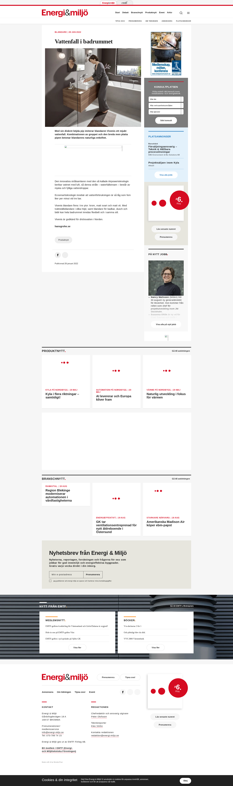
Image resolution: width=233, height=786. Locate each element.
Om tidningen (152, 21)
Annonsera (167, 21)
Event (162, 12)
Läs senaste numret (166, 229)
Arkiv (169, 12)
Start (117, 12)
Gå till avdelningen (181, 351)
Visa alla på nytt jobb (166, 324)
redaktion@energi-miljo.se (105, 735)
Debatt (125, 12)
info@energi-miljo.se (53, 732)
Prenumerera (135, 21)
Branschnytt (137, 12)
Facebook (123, 692)
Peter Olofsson (99, 716)
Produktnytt (151, 12)
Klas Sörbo (97, 726)
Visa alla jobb (166, 175)
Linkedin (130, 692)
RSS (137, 692)
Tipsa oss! (120, 21)
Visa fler (77, 648)
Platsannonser (183, 21)
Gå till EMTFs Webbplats (182, 606)
